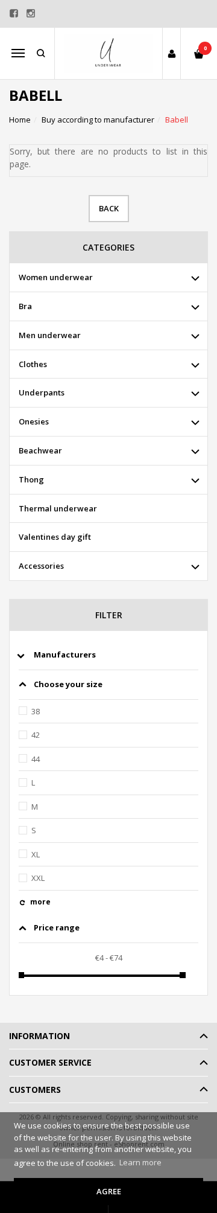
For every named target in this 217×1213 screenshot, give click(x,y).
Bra (25, 306)
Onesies (34, 421)
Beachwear (40, 450)
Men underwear (50, 335)
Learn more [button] (140, 1162)
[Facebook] (14, 13)
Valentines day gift (55, 536)
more (40, 902)
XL (35, 854)
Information (39, 1036)
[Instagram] (31, 13)
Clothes (33, 364)
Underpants (41, 392)
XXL (38, 877)
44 (35, 759)
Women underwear (56, 277)
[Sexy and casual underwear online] (108, 53)
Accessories (41, 565)
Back (109, 208)
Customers (35, 1089)
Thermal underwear (58, 508)
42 (35, 734)
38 (35, 711)
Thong (31, 479)
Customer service (50, 1062)
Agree (108, 1191)
